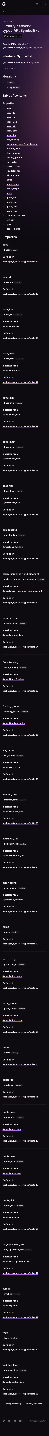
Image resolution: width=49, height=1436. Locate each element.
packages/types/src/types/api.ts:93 (20, 943)
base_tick (11, 135)
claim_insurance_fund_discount (22, 144)
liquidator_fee (13, 171)
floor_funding (13, 153)
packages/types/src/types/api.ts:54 (20, 911)
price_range (13, 184)
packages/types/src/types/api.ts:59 (20, 602)
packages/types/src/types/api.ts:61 (20, 558)
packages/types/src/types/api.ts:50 (20, 1229)
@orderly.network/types (15, 47)
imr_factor (12, 162)
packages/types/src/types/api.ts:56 (20, 1032)
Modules (22, 44)
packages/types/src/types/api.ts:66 (20, 779)
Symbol (6, 326)
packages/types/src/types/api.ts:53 (20, 514)
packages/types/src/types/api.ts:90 (20, 1064)
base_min (11, 126)
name (9, 180)
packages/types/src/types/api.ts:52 (20, 382)
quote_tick (12, 211)
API (30, 47)
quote (9, 193)
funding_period (14, 157)
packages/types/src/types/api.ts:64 (20, 647)
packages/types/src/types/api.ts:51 (20, 426)
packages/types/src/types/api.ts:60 (20, 735)
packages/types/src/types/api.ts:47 (20, 1317)
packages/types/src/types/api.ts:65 (20, 1394)
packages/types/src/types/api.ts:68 (20, 338)
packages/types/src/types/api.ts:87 (20, 261)
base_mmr (12, 131)
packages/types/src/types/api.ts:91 (20, 1097)
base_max (12, 122)
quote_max (12, 202)
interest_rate (13, 166)
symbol (10, 220)
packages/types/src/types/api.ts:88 (20, 294)
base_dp (11, 113)
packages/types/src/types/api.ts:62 (20, 691)
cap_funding (13, 139)
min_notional (13, 175)
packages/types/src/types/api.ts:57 (20, 1273)
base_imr (11, 117)
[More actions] (45, 4)
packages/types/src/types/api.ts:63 (20, 823)
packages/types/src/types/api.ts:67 (20, 470)
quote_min (12, 206)
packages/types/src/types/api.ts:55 (20, 988)
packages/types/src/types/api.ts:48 (20, 1185)
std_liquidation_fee (16, 215)
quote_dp (11, 197)
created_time (13, 148)
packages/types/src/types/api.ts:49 (20, 1141)
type (9, 224)
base (9, 108)
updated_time (13, 229)
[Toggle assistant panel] (42, 4)
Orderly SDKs (9, 44)
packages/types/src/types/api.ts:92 (20, 1349)
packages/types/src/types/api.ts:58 (20, 867)
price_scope (13, 188)
